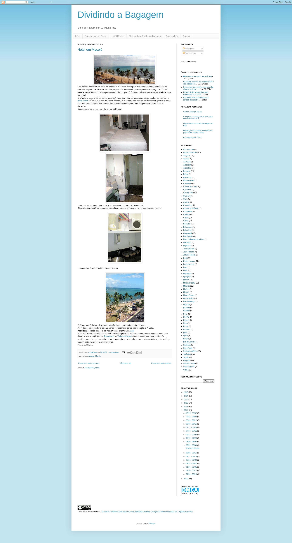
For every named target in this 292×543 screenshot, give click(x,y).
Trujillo (186, 357)
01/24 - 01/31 (191, 467)
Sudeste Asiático (190, 351)
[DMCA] (190, 495)
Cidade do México (190, 208)
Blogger (152, 523)
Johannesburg (189, 255)
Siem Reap (188, 348)
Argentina (187, 168)
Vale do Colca (189, 364)
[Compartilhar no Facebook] (137, 352)
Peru (185, 314)
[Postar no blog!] (131, 352)
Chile (185, 199)
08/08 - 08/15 (191, 424)
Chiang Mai (188, 193)
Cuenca (186, 214)
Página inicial (125, 363)
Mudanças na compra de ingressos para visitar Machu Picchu (197, 131)
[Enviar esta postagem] (123, 352)
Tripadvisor (108, 336)
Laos (185, 267)
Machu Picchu (189, 283)
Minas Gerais (188, 295)
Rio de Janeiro (189, 342)
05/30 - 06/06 (191, 442)
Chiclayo (187, 196)
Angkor (186, 159)
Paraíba (186, 311)
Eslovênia (187, 230)
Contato (187, 36)
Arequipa (187, 165)
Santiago (187, 345)
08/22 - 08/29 (191, 417)
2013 (186, 399)
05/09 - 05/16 (191, 453)
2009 (186, 479)
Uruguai (186, 361)
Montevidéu (188, 298)
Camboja (187, 183)
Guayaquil (187, 233)
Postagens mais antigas (161, 363)
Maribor (186, 289)
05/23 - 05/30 (191, 445)
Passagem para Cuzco (192, 137)
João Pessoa (188, 252)
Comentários (190, 53)
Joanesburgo (188, 249)
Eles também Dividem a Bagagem (145, 36)
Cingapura (187, 211)
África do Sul (188, 149)
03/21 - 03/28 (191, 460)
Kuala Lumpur (189, 261)
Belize (185, 174)
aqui (132, 331)
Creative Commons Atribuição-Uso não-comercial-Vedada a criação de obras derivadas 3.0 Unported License (147, 512)
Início (77, 36)
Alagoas (91, 356)
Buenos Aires (188, 180)
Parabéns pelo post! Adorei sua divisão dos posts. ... (196, 99)
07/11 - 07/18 (191, 427)
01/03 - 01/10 (191, 474)
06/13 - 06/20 (191, 438)
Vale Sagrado (189, 367)
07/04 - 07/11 (191, 431)
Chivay (186, 202)
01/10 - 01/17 (191, 471)
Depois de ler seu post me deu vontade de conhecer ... (196, 93)
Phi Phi (186, 317)
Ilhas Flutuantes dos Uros (193, 239)
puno (185, 332)
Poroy (185, 326)
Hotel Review (118, 36)
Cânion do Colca (190, 187)
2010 (186, 410)
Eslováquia (188, 227)
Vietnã (186, 370)
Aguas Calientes (190, 152)
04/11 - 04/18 (191, 456)
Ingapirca (187, 246)
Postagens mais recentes (88, 363)
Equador (186, 224)
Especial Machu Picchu (96, 36)
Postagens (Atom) (92, 368)
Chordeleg (187, 205)
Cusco (186, 218)
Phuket (186, 320)
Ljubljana (187, 277)
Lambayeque (188, 264)
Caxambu (187, 190)
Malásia (186, 286)
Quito (185, 336)
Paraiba (186, 308)
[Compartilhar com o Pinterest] (140, 352)
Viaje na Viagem (124, 336)
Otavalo (186, 305)
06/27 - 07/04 (191, 435)
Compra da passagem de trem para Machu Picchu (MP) (198, 118)
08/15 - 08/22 (191, 420)
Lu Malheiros (93, 352)
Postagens (189, 49)
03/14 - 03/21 (191, 463)
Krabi (185, 258)
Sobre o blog (172, 36)
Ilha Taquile (188, 236)
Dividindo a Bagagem (121, 15)
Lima (185, 270)
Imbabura (187, 243)
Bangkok (187, 171)
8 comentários (114, 352)
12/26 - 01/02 (191, 413)
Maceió (98, 356)
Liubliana (187, 274)
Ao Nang (187, 162)
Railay (186, 339)
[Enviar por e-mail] (128, 352)
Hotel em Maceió (90, 49)
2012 (186, 403)
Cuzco (186, 221)
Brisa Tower (83, 101)
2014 (186, 396)
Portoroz (186, 329)
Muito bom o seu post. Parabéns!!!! (197, 76)
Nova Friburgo (189, 301)
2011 (186, 406)
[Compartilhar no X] (134, 352)
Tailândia (187, 354)
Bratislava (187, 177)
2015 (186, 392)
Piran (185, 323)
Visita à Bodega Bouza (192, 112)
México (186, 292)
